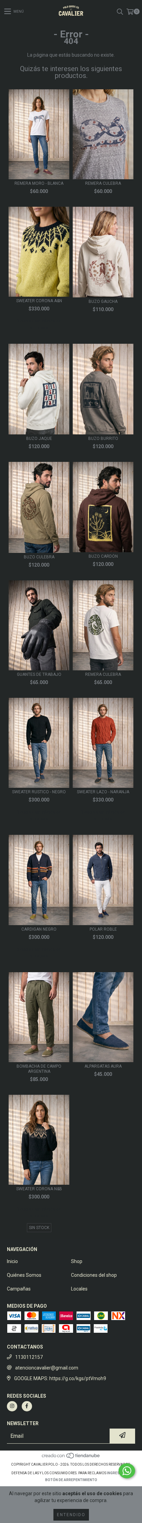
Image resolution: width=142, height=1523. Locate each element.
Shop (76, 1261)
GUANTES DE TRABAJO (39, 674)
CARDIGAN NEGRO (39, 929)
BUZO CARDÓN (103, 556)
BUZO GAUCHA (103, 301)
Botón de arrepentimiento (71, 1480)
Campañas (19, 1289)
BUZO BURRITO (103, 438)
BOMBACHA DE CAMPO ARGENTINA (39, 1069)
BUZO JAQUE (39, 438)
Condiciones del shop (94, 1275)
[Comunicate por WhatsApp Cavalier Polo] (127, 1470)
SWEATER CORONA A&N (39, 300)
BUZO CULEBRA (39, 557)
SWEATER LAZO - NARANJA (103, 791)
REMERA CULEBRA (103, 183)
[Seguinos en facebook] (27, 1406)
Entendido (71, 1514)
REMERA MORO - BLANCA (38, 183)
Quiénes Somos (24, 1275)
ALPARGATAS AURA (103, 1066)
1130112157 (29, 1357)
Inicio (12, 1261)
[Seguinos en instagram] (12, 1406)
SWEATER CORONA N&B (39, 1188)
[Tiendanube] (71, 1457)
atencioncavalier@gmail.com (46, 1368)
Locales (79, 1289)
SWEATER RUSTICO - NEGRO (39, 791)
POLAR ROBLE (103, 929)
